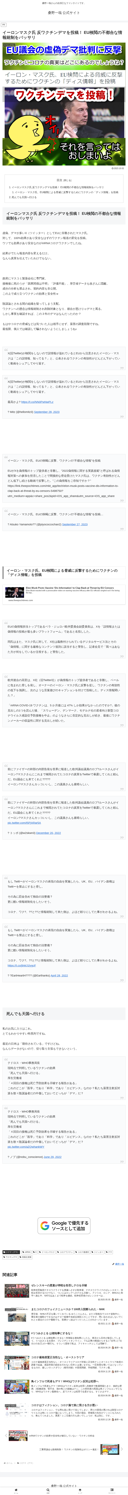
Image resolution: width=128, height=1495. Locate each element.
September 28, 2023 (46, 412)
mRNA (27, 1252)
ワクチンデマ (11, 1257)
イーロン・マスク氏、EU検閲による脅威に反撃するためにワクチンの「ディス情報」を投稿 (66, 192)
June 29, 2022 (53, 1157)
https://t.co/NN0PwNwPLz (37, 402)
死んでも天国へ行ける (24, 197)
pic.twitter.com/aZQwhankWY (26, 1146)
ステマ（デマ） (12, 1252)
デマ (110, 1252)
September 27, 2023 (75, 524)
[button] (118, 828)
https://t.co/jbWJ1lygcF (22, 965)
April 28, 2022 (59, 975)
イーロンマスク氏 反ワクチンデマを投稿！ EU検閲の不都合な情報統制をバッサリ (58, 187)
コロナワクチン (66, 1252)
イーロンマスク (48, 1252)
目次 (59, 180)
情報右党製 (26, 1257)
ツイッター (98, 1252)
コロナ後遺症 (83, 1252)
